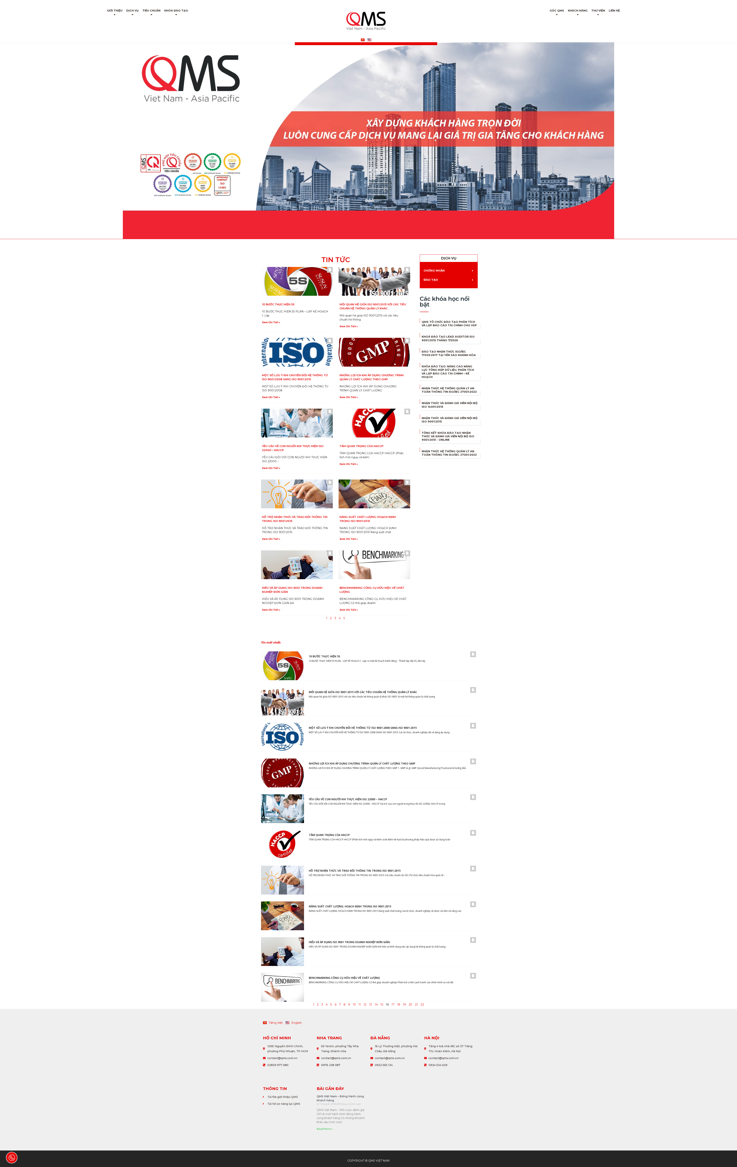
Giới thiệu (114, 10)
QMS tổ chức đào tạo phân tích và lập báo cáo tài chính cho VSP (449, 323)
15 (381, 1004)
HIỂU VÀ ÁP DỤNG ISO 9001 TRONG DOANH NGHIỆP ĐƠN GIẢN (349, 942)
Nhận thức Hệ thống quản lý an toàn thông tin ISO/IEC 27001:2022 (449, 390)
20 (410, 1004)
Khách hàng (577, 10)
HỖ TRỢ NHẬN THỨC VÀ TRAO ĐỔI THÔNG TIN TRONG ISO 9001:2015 (355, 870)
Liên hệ (614, 10)
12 (365, 1004)
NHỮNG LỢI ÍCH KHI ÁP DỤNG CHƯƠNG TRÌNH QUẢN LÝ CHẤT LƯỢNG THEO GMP (362, 763)
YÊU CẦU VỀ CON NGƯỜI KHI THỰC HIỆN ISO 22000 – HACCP (348, 799)
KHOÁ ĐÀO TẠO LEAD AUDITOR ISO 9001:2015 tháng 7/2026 (448, 338)
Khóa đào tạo (176, 10)
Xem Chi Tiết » (271, 322)
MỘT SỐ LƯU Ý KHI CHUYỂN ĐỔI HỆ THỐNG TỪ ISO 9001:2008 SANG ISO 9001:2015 (363, 728)
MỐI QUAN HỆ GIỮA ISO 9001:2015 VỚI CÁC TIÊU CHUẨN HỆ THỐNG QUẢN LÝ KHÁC (363, 692)
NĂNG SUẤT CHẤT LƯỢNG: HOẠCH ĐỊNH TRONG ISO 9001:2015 (350, 906)
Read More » (325, 1128)
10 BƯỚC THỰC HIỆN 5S (278, 304)
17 (393, 1004)
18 (398, 1004)
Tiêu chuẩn (151, 10)
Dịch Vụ (132, 10)
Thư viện (598, 10)
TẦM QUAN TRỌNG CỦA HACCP (361, 446)
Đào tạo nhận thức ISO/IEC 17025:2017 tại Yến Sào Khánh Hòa (449, 353)
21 (416, 1004)
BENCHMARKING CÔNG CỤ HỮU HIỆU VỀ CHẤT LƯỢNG (344, 978)
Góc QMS (557, 10)
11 (360, 1004)
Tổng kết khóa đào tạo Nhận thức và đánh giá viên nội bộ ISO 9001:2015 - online (448, 436)
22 (422, 1004)
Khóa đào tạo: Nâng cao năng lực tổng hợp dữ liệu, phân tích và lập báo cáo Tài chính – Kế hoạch (448, 372)
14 (376, 1004)
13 (370, 1004)
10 (354, 1004)
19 (404, 1004)
